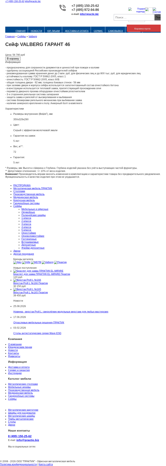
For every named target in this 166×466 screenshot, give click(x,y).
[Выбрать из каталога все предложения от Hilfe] (26, 262)
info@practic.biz (33, 1)
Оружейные (28, 212)
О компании (15, 344)
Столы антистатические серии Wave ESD (37, 333)
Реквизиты (14, 356)
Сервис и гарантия (19, 370)
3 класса (26, 224)
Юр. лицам (53, 31)
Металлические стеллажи (23, 384)
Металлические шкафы (21, 416)
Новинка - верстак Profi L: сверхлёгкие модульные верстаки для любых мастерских (60, 311)
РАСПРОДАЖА (22, 185)
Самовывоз (115, 31)
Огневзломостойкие (32, 236)
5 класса (26, 230)
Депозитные (28, 244)
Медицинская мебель (25, 197)
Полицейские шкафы (33, 215)
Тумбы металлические (21, 419)
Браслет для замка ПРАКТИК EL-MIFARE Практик (41, 274)
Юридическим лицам (20, 347)
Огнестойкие (28, 233)
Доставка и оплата (76, 31)
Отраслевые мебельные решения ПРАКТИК (38, 322)
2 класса (26, 221)
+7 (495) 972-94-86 (85, 9)
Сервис (98, 31)
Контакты (13, 353)
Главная (21, 31)
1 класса (26, 218)
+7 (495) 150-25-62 (14, 1)
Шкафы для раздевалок (21, 413)
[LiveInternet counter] (3, 456)
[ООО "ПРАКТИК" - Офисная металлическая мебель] (28, 12)
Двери (16, 251)
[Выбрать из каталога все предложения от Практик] (60, 262)
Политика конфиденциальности (18, 464)
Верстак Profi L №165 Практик (30, 292)
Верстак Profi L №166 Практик (30, 283)
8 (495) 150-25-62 (20, 436)
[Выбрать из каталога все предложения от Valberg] (47, 262)
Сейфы (21, 36)
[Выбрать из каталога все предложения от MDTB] (36, 262)
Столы (12, 421)
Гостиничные (29, 239)
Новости (36, 31)
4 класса (26, 227)
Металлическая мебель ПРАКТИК (32, 188)
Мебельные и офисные (34, 209)
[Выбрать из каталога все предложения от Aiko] (17, 262)
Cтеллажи (19, 191)
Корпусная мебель (24, 200)
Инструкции (15, 373)
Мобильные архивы (19, 387)
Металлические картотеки (23, 410)
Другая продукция (23, 254)
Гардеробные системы (26, 203)
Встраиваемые (30, 242)
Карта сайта (46, 464)
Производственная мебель (29, 194)
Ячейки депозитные (33, 248)
